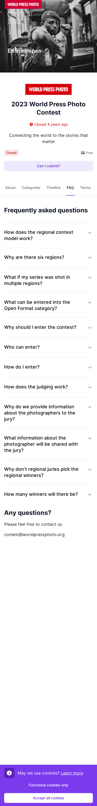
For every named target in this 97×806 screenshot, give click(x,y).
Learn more (72, 773)
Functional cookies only (48, 785)
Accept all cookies (48, 798)
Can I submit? (48, 166)
